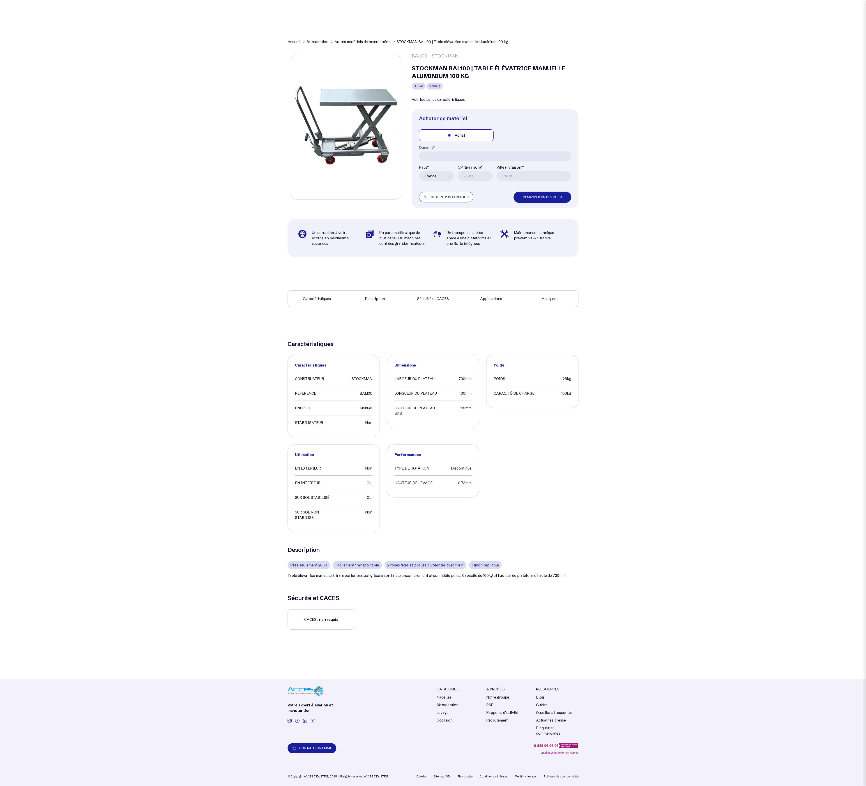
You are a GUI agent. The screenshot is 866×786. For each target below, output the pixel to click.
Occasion (445, 720)
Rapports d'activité (502, 712)
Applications (491, 298)
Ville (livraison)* (510, 167)
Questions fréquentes (554, 712)
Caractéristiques (317, 298)
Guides (542, 705)
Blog (540, 697)
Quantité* (427, 147)
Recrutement (497, 720)
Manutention (447, 705)
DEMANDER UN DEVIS (539, 197)
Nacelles (444, 697)
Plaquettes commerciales (548, 731)
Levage (443, 712)
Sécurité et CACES (433, 298)
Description (375, 298)
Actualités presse (551, 720)
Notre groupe (497, 697)
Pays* (424, 167)
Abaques (549, 298)
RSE (489, 705)
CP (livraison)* (470, 167)
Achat (460, 135)
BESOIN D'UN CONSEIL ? (450, 197)
